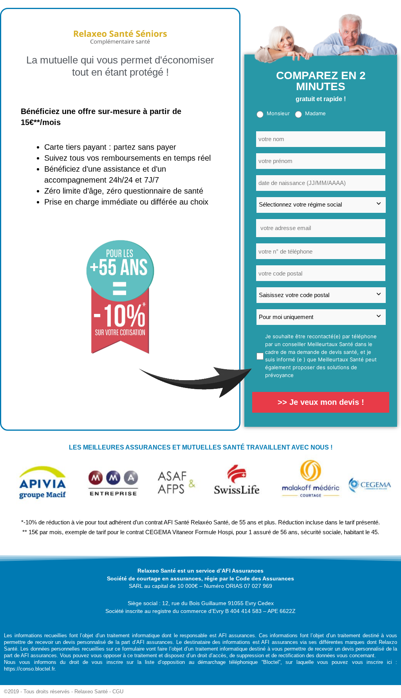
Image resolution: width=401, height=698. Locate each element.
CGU (117, 691)
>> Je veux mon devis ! (321, 402)
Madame (315, 113)
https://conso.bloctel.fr (29, 669)
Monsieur (278, 113)
